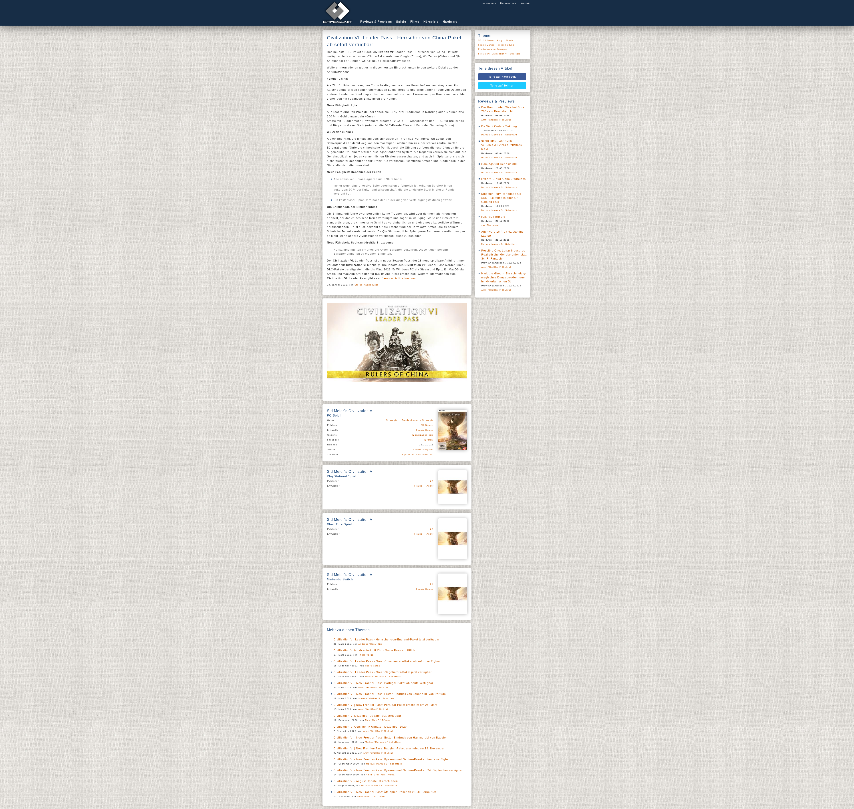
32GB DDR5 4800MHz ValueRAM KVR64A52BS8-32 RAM (502, 145)
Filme (414, 21)
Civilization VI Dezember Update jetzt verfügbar (367, 715)
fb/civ (430, 440)
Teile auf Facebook (502, 76)
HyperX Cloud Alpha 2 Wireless (503, 179)
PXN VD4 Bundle (493, 216)
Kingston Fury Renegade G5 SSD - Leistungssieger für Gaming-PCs (501, 197)
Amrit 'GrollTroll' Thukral (373, 687)
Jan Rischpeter (490, 225)
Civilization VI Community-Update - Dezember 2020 (370, 726)
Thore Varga (366, 655)
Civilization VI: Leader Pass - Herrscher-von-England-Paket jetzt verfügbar (386, 639)
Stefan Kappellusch (366, 285)
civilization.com (424, 435)
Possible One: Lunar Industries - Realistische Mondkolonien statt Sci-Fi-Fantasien (504, 254)
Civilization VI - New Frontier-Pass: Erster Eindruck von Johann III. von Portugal (390, 694)
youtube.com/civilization (418, 454)
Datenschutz (508, 3)
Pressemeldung (505, 45)
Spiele (401, 21)
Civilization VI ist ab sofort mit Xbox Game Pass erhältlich (374, 650)
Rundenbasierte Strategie (417, 420)
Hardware (450, 21)
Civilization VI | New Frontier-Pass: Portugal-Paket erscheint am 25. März (385, 704)
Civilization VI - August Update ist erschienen (366, 781)
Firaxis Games (424, 430)
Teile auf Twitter (502, 85)
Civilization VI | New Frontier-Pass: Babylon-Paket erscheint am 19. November (389, 748)
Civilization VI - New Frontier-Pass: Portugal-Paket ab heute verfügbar (383, 683)
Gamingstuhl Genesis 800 (499, 164)
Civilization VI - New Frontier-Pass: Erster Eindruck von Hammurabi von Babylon (391, 737)
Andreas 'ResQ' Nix (370, 644)
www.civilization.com (401, 278)
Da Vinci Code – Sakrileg (499, 126)
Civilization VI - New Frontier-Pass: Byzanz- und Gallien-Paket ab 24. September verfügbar (398, 770)
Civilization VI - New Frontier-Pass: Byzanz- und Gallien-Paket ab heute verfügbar (392, 759)
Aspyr (430, 486)
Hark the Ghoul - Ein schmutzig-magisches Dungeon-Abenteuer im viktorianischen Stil (503, 277)
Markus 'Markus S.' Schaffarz (383, 676)
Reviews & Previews (376, 21)
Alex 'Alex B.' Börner (377, 720)
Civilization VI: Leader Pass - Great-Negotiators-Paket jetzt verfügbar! (383, 672)
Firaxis (418, 486)
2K (431, 481)
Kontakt (525, 3)
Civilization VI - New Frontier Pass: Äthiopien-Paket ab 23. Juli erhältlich (385, 792)
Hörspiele (431, 21)
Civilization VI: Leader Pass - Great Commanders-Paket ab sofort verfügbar (387, 661)
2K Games (427, 425)
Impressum (489, 3)
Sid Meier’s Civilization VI (493, 54)
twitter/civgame (424, 449)
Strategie (391, 420)
